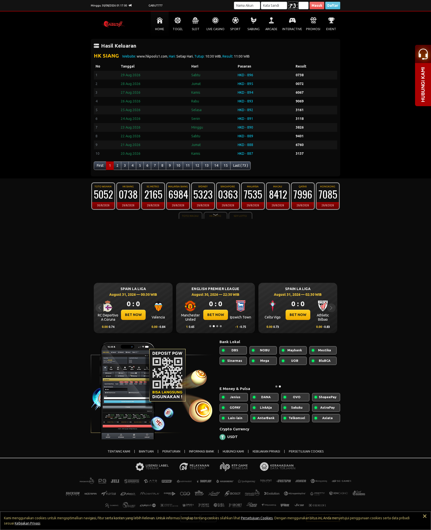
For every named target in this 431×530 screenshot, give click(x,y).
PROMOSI (313, 29)
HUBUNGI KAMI (233, 451)
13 (207, 165)
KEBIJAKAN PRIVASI (266, 451)
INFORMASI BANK (201, 451)
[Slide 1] (210, 326)
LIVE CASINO (215, 29)
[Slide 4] (221, 326)
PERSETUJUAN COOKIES (306, 451)
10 (178, 165)
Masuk (317, 5)
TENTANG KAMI (119, 451)
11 (188, 165)
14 (216, 165)
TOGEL (178, 29)
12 (197, 165)
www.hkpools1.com (152, 56)
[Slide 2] (214, 326)
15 (226, 165)
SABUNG (253, 29)
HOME (159, 29)
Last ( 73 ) (240, 165)
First (100, 165)
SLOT (196, 29)
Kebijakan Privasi (27, 523)
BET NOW (133, 315)
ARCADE (271, 29)
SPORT (235, 29)
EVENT (331, 29)
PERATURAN (171, 451)
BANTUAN (146, 451)
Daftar (332, 5)
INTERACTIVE (292, 29)
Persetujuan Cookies (257, 518)
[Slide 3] (217, 326)
